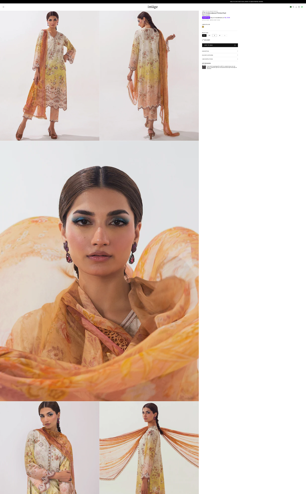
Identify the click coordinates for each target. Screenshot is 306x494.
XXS (204, 35)
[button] (3, 7)
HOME (203, 11)
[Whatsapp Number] (302, 7)
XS (210, 36)
